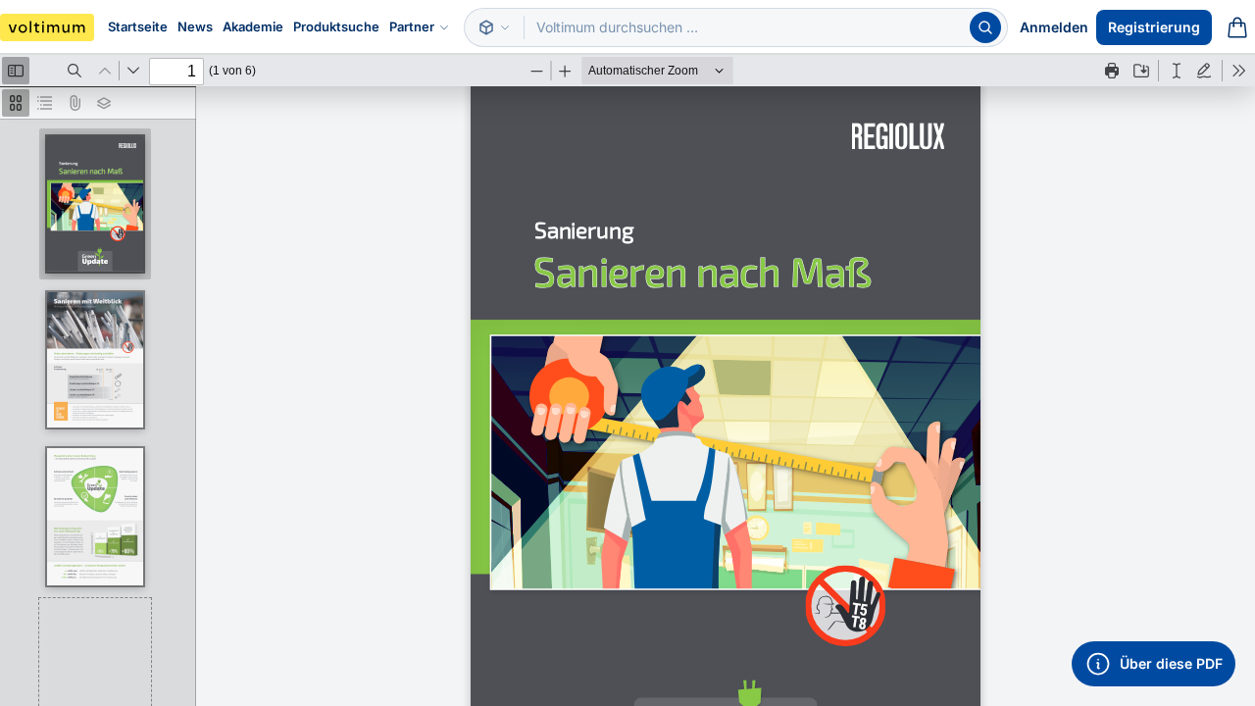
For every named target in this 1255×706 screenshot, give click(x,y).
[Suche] (985, 27)
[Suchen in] (494, 27)
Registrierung (1154, 27)
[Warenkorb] (1237, 27)
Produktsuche (336, 26)
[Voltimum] (47, 27)
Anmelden (1054, 27)
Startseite (138, 26)
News (195, 26)
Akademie (253, 26)
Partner (411, 26)
